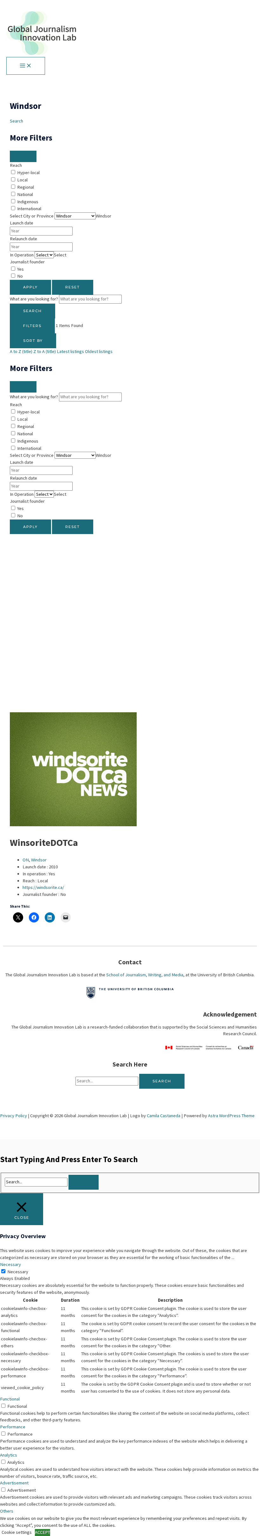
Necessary (17, 1272)
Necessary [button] (10, 1264)
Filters (32, 326)
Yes (20, 269)
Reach (16, 165)
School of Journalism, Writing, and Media (144, 975)
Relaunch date (23, 239)
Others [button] (6, 1511)
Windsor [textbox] (103, 216)
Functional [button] (10, 1399)
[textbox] (60, 255)
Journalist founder (27, 262)
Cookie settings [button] (17, 1532)
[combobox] (103, 216)
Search (16, 121)
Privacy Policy (13, 1115)
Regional (25, 187)
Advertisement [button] (14, 1483)
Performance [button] (12, 1427)
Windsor (39, 860)
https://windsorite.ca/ (43, 887)
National (25, 194)
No (20, 276)
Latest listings (70, 351)
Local (22, 180)
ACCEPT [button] (42, 1532)
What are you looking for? (34, 299)
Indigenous (27, 202)
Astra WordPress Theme (231, 1115)
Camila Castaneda (163, 1115)
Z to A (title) (44, 351)
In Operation (22, 255)
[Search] (83, 1182)
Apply (30, 287)
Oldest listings (99, 351)
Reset (72, 287)
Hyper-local (28, 172)
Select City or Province (32, 216)
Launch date (21, 223)
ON (26, 860)
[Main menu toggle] (25, 66)
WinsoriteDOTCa (44, 842)
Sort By (33, 340)
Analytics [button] (8, 1455)
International (29, 208)
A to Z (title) (21, 351)
